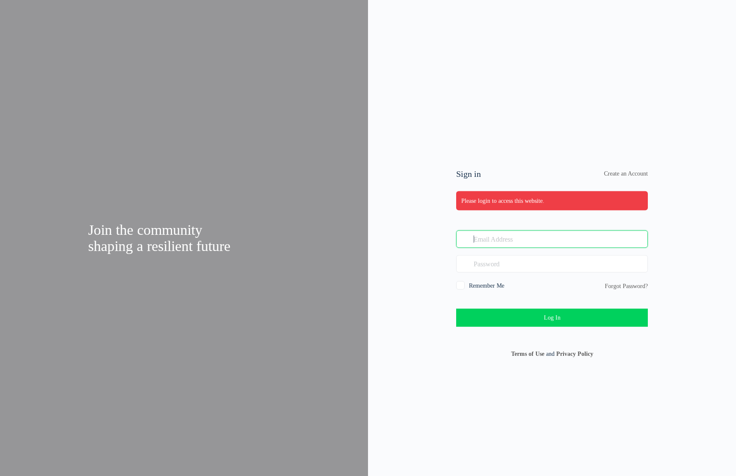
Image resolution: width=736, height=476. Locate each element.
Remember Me (486, 286)
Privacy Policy (574, 354)
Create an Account (626, 173)
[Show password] (639, 263)
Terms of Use (527, 354)
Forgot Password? (626, 286)
